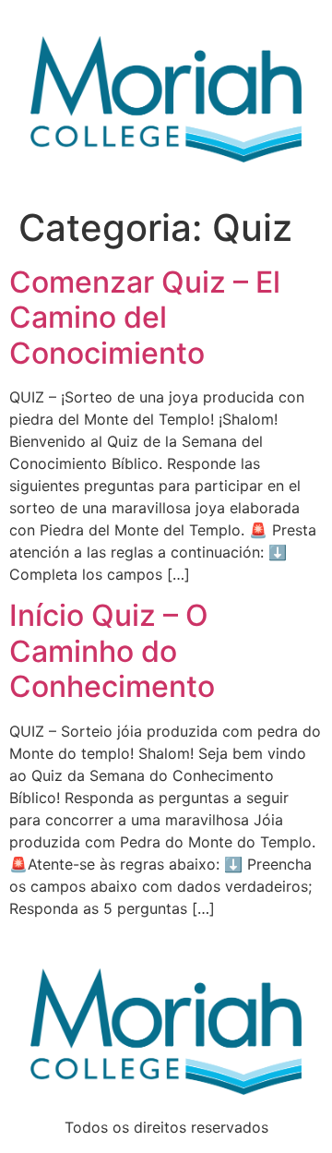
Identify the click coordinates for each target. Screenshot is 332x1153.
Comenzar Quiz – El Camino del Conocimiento (144, 317)
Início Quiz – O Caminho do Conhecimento (112, 650)
